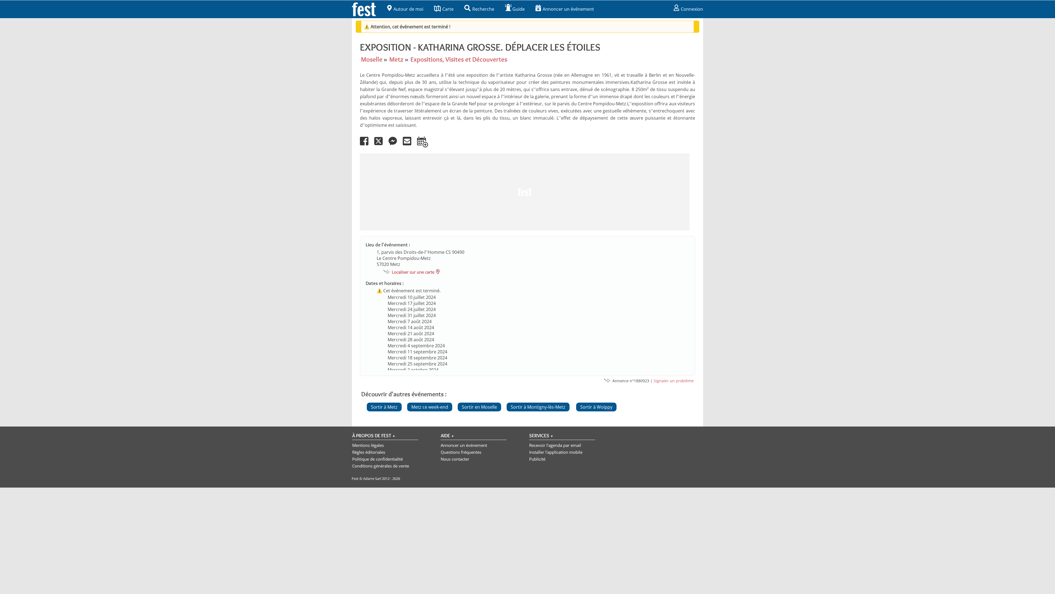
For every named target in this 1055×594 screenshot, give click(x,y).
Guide (518, 9)
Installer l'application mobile (555, 452)
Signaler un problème (674, 380)
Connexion (692, 9)
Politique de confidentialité (377, 459)
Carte (448, 9)
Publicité (537, 459)
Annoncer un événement (568, 9)
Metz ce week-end (429, 407)
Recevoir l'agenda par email (555, 445)
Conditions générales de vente (380, 466)
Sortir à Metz (384, 407)
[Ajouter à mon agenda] (425, 145)
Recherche (483, 9)
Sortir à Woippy (596, 407)
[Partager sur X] (380, 145)
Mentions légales (368, 445)
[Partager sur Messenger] (395, 145)
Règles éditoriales (368, 452)
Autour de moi (408, 9)
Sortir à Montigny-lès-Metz (538, 407)
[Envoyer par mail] (409, 145)
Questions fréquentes (461, 452)
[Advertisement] (525, 191)
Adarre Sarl (372, 478)
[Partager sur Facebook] (366, 145)
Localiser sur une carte (413, 272)
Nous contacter (455, 459)
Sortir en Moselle (479, 407)
